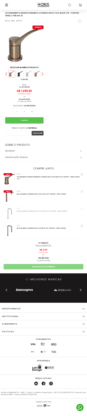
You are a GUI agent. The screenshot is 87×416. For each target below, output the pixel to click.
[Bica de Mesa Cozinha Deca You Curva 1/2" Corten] (10, 214)
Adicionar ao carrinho (43, 267)
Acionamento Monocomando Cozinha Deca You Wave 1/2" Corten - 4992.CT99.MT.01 (48, 178)
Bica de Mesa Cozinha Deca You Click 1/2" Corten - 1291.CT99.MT (41, 194)
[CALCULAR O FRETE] (38, 133)
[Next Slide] (43, 74)
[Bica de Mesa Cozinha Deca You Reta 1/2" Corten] (10, 232)
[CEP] (17, 133)
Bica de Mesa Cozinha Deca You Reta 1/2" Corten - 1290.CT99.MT (41, 228)
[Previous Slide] (6, 74)
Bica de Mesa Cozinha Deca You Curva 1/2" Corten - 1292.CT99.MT (42, 211)
